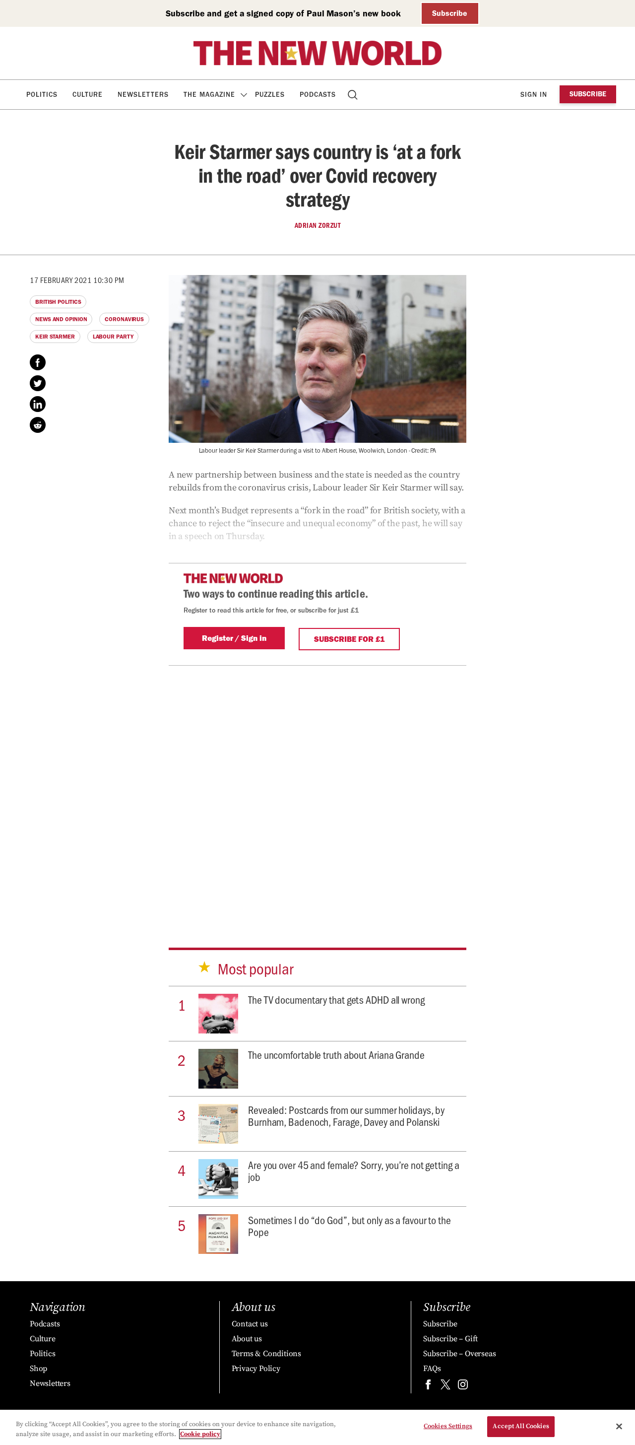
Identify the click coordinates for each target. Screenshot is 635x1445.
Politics (42, 94)
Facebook (38, 362)
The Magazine (209, 94)
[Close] (619, 1426)
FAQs (432, 1369)
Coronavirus (124, 319)
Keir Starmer (55, 336)
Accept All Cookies (521, 1426)
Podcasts (318, 94)
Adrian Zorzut (318, 225)
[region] (317, 1427)
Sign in (533, 94)
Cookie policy (200, 1434)
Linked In (38, 404)
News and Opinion (61, 319)
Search (353, 94)
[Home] (317, 53)
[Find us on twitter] (445, 1386)
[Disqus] (317, 790)
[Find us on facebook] (428, 1386)
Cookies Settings (448, 1426)
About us (247, 1339)
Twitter (38, 383)
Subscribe (449, 13)
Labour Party (113, 336)
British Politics (58, 301)
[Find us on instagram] (463, 1386)
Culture (87, 94)
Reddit (38, 425)
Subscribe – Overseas (459, 1354)
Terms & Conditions (266, 1354)
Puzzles (270, 94)
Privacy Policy (256, 1369)
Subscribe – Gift (450, 1339)
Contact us (250, 1324)
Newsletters (143, 94)
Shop (38, 1369)
